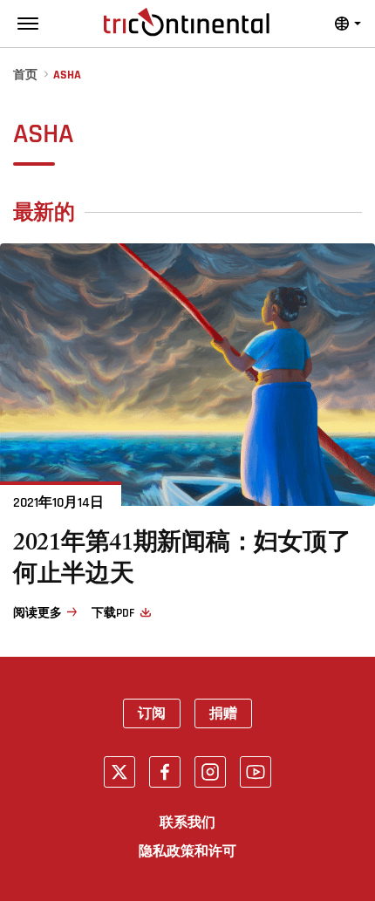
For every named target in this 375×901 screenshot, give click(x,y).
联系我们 (187, 822)
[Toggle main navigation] (28, 23)
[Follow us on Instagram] (210, 772)
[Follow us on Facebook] (165, 772)
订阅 (152, 713)
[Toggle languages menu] (348, 23)
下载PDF (112, 613)
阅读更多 (37, 613)
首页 (25, 75)
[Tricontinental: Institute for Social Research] (186, 22)
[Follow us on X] (119, 772)
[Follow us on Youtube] (255, 772)
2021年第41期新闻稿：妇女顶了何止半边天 (182, 561)
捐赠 (223, 713)
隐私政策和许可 (187, 851)
